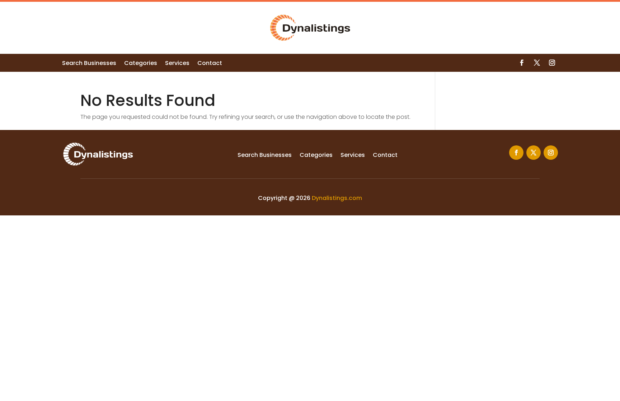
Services (177, 64)
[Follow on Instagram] (552, 63)
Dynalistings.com (337, 198)
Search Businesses (89, 64)
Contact (209, 64)
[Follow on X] (537, 63)
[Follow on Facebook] (522, 63)
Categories (140, 64)
